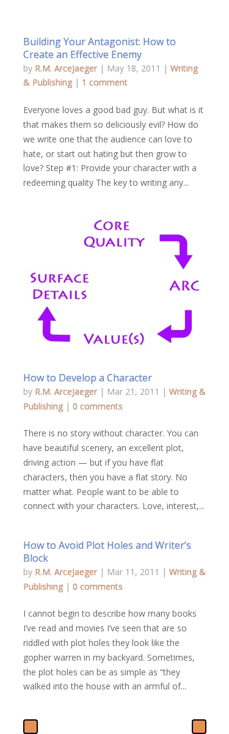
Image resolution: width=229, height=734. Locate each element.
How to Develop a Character (87, 377)
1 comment (105, 82)
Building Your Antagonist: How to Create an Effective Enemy (99, 48)
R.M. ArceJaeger (66, 68)
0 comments (98, 406)
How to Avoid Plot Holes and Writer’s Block (107, 551)
